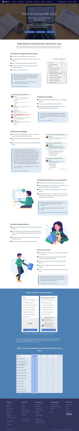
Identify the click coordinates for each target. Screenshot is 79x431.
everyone (55, 261)
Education (23, 406)
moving (25, 65)
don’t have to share (36, 237)
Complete (26, 309)
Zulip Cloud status (39, 415)
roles (29, 314)
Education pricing (41, 32)
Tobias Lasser (17, 82)
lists (61, 104)
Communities (24, 413)
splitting (30, 65)
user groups (43, 187)
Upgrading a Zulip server (40, 422)
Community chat (38, 408)
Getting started (38, 404)
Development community (55, 406)
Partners (37, 413)
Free (35, 20)
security (29, 227)
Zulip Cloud (9, 410)
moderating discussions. (59, 183)
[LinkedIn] (69, 414)
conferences (30, 339)
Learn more (26, 334)
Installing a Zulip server (40, 421)
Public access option (46, 314)
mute (19, 241)
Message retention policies (48, 307)
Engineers (23, 415)
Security (8, 413)
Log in (69, 2)
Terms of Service (54, 429)
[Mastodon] (67, 414)
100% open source (19, 231)
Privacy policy (61, 429)
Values (67, 406)
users (43, 261)
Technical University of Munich (42, 24)
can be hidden (22, 237)
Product (14, 2)
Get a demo (37, 412)
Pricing (43, 2)
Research (23, 408)
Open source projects (25, 412)
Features (8, 406)
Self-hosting (9, 412)
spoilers (22, 138)
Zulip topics (14, 56)
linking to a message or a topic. (30, 63)
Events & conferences (25, 410)
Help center (37, 406)
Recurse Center (36, 27)
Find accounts (9, 424)
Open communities (25, 421)
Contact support (38, 410)
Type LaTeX (41, 99)
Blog (67, 410)
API (51, 410)
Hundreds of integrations (28, 312)
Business (23, 404)
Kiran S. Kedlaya (17, 166)
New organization (62, 2)
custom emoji (15, 136)
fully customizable (62, 257)
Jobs (67, 408)
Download (48, 2)
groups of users (48, 261)
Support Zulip (69, 412)
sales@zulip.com (44, 334)
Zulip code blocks (42, 106)
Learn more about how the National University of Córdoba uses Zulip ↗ (53, 213)
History (70, 404)
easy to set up (37, 231)
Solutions (21, 2)
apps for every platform (46, 252)
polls (30, 136)
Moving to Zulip (38, 419)
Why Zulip (9, 404)
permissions (33, 314)
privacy (23, 227)
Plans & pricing (10, 408)
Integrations (9, 415)
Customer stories (24, 419)
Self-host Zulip (50, 32)
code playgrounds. (54, 108)
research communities (39, 339)
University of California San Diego (39, 25)
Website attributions (68, 429)
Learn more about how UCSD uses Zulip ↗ (20, 171)
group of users (60, 195)
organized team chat (25, 46)
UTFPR (54, 283)
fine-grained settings (60, 185)
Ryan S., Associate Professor (47, 120)
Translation (52, 408)
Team (67, 404)
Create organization (29, 32)
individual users (56, 187)
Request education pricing (49, 330)
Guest (25, 316)
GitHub (51, 412)
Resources (36, 2)
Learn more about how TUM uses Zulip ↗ (20, 86)
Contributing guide (54, 404)
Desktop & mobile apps (11, 417)
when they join (48, 195)
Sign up (75, 2)
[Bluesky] (71, 414)
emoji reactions (17, 134)
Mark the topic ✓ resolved (17, 70)
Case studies (29, 2)
